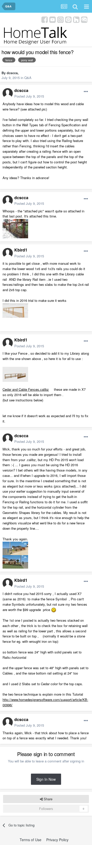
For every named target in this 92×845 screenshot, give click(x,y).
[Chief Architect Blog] (84, 19)
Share (47, 798)
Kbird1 (20, 250)
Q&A (27, 77)
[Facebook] (44, 19)
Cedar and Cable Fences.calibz (26, 389)
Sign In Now (46, 779)
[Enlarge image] (53, 609)
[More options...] (85, 92)
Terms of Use (30, 839)
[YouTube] (52, 19)
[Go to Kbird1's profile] (8, 253)
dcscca (12, 72)
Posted (29, 96)
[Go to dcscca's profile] (8, 93)
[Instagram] (60, 19)
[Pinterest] (68, 19)
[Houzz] (76, 19)
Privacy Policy (57, 839)
